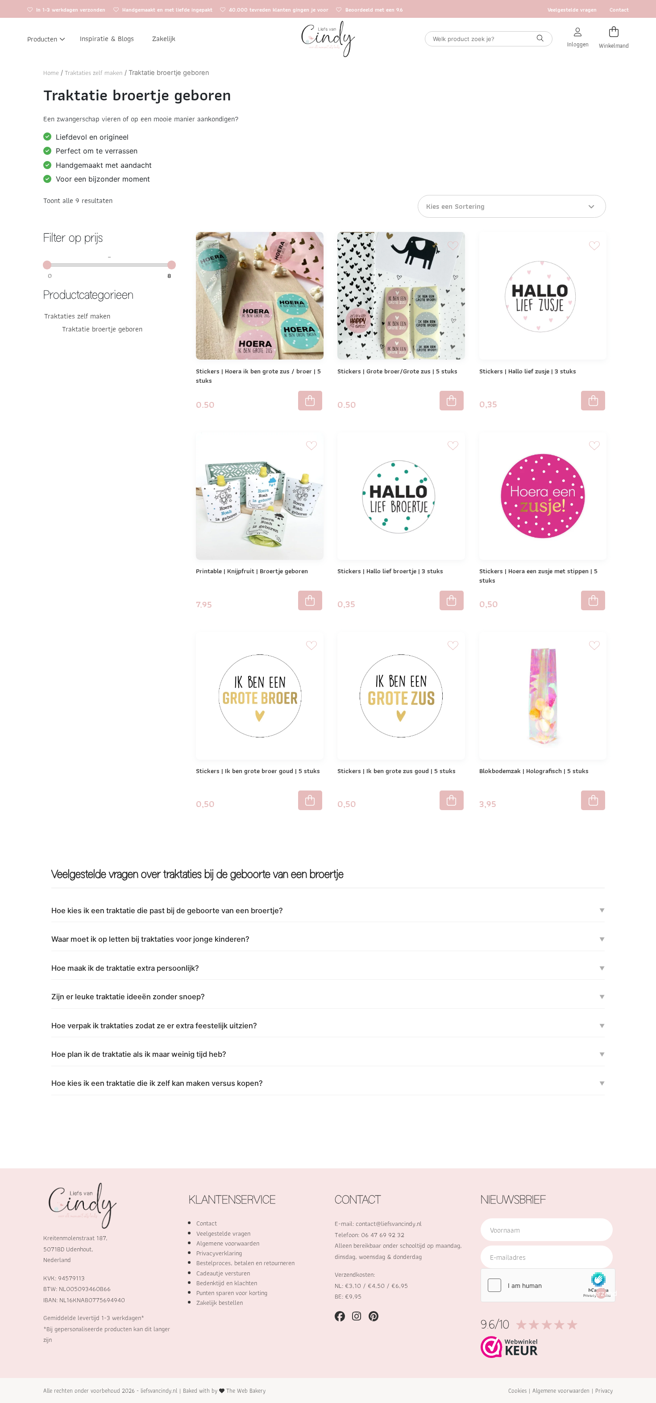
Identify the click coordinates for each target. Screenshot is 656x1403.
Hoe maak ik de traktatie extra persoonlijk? (125, 968)
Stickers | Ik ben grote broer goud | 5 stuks (258, 771)
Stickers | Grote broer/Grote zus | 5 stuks (397, 371)
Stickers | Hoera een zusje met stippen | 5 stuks (538, 576)
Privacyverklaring (219, 1253)
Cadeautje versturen (223, 1273)
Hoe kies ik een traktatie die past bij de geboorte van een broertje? (167, 910)
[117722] (593, 600)
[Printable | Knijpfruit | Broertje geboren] (260, 496)
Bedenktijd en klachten (226, 1283)
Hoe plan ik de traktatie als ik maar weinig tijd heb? (138, 1054)
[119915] (593, 800)
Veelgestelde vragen (572, 9)
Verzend (601, 1293)
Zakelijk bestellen (219, 1302)
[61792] (593, 400)
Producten (42, 39)
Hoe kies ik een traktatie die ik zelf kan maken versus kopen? (157, 1083)
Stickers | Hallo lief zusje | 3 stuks (527, 371)
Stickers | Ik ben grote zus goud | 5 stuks (396, 771)
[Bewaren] (311, 244)
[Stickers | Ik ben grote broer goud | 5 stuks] (260, 696)
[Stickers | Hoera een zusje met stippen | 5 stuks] (543, 496)
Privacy (604, 1390)
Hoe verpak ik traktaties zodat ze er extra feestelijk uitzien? (154, 1025)
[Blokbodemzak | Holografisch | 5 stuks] (543, 696)
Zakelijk (163, 39)
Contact (619, 9)
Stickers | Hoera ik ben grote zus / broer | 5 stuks (258, 376)
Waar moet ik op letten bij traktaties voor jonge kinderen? (150, 939)
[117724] (310, 800)
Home (51, 72)
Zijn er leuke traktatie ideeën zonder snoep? (128, 996)
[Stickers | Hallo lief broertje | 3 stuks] (401, 496)
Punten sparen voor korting (231, 1292)
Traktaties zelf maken (94, 72)
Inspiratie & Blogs (107, 39)
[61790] (452, 600)
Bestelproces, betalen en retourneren (245, 1263)
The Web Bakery (246, 1390)
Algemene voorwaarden (227, 1243)
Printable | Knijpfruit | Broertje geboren (252, 571)
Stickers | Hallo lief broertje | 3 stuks (390, 571)
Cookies (517, 1390)
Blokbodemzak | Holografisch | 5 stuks (534, 771)
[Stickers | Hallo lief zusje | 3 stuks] (543, 296)
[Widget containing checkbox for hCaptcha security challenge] (548, 1285)
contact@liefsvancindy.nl (389, 1223)
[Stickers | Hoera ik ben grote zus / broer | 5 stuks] (260, 296)
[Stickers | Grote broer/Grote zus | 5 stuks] (401, 296)
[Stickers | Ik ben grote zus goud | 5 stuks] (401, 696)
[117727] (452, 800)
